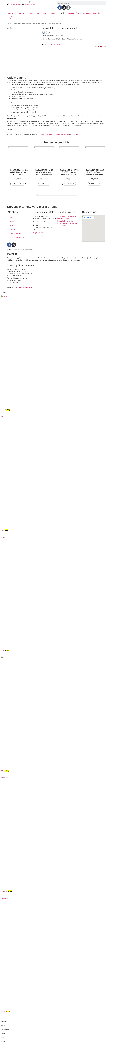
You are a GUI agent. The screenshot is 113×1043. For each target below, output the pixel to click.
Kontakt (12, 229)
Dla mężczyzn (5, 1029)
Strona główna (11, 24)
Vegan (3, 1025)
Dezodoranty (36, 24)
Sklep (11, 217)
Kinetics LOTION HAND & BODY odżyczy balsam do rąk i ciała (69, 172)
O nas (12, 221)
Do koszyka (43, 184)
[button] (11, 13)
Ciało (18, 24)
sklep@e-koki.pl (38, 233)
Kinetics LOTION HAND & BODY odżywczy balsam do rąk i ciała (43, 172)
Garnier (76, 134)
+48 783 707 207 (38, 236)
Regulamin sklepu (15, 233)
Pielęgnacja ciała (26, 24)
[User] (68, 7)
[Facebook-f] (59, 7)
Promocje (4, 1021)
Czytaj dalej (18, 184)
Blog (11, 225)
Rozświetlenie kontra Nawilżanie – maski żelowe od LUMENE (67, 223)
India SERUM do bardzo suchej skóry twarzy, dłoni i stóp (18, 172)
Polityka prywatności (17, 237)
